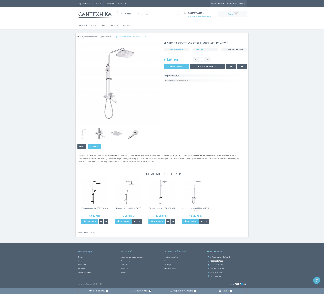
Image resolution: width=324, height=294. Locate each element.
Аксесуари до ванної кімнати (132, 257)
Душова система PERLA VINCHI (162, 208)
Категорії (83, 25)
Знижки (114, 25)
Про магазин (84, 3)
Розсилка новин (170, 268)
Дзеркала (124, 268)
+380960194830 (216, 261)
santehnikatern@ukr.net (219, 265)
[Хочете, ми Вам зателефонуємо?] (316, 280)
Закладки (167, 265)
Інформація (126, 25)
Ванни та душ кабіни (129, 261)
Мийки (123, 272)
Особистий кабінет (171, 257)
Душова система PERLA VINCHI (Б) (195, 209)
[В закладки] (101, 221)
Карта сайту (82, 265)
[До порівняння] (106, 221)
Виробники (82, 268)
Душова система (89, 232)
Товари (104, 25)
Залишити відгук (235, 49)
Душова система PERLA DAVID (95, 208)
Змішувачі (125, 265)
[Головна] (78, 36)
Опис (81, 146)
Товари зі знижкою (85, 272)
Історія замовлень (171, 261)
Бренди (94, 25)
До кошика (91, 221)
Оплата (98, 3)
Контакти (122, 3)
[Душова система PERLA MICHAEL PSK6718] (84, 133)
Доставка (110, 3)
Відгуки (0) (94, 146)
